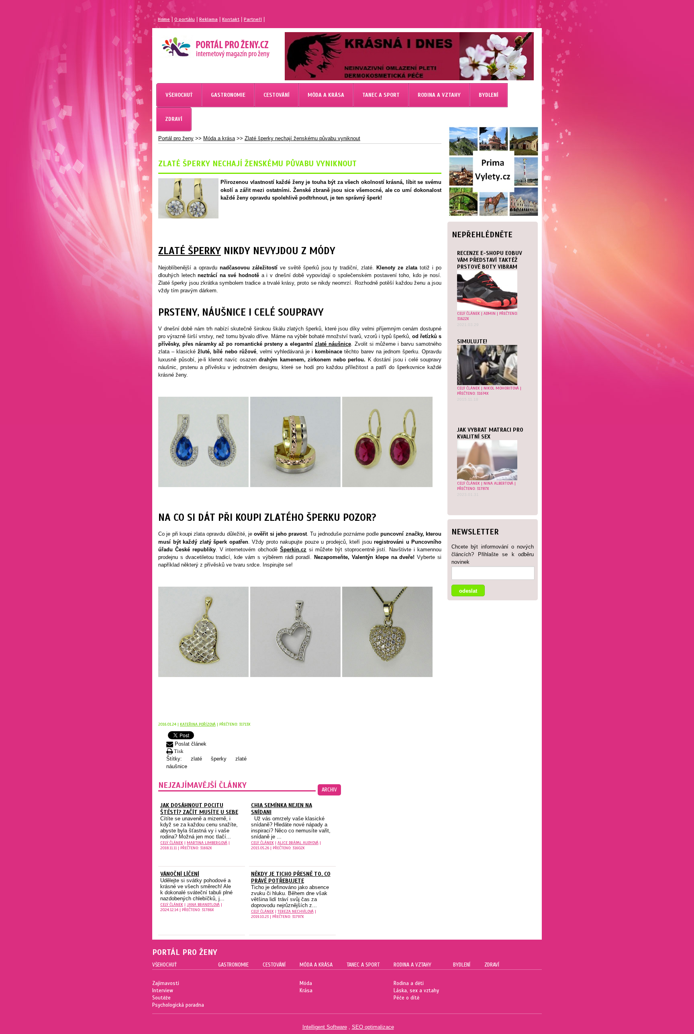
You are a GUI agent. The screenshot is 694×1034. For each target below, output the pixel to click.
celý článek (468, 313)
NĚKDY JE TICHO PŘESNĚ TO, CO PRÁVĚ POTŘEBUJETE (291, 877)
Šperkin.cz (293, 550)
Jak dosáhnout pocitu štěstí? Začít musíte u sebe (199, 809)
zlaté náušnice (333, 344)
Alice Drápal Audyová (298, 842)
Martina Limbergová (207, 842)
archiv (329, 790)
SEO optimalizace (373, 1027)
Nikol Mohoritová (501, 388)
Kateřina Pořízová (198, 724)
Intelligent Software (324, 1027)
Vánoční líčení (179, 874)
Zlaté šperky (189, 251)
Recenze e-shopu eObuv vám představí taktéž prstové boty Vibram (489, 260)
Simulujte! (472, 341)
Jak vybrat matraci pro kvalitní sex (490, 433)
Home (164, 19)
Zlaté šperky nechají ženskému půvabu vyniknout (302, 138)
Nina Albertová (498, 483)
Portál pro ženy (176, 138)
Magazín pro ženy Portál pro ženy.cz (201, 44)
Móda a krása (219, 138)
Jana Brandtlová (203, 904)
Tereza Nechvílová (296, 911)
